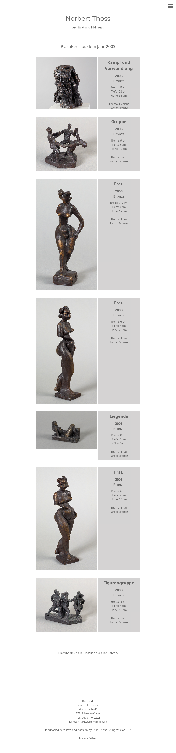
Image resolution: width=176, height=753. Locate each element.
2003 (119, 75)
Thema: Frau (119, 219)
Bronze (118, 81)
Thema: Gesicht (119, 104)
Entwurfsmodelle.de (94, 722)
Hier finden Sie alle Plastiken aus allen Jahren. (88, 652)
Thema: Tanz (119, 157)
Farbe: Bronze (119, 108)
